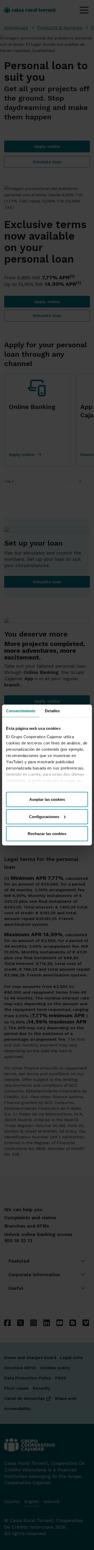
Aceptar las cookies (47, 799)
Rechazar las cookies (47, 833)
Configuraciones (44, 816)
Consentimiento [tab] (20, 711)
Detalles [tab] (52, 711)
